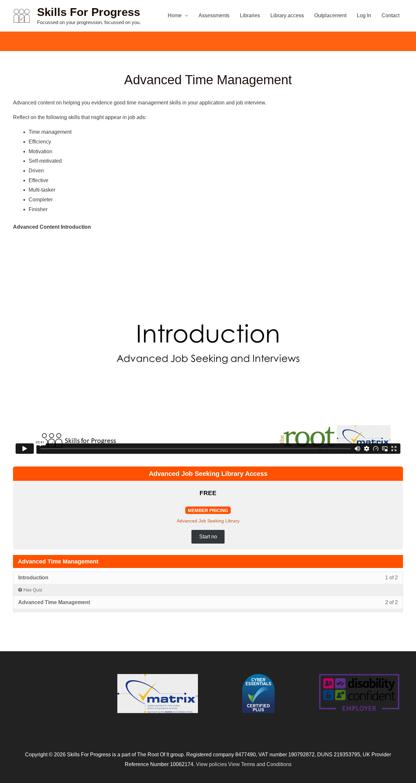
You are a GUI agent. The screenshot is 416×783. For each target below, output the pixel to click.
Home (175, 15)
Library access (287, 15)
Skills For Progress (88, 12)
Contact (390, 15)
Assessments (214, 15)
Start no (208, 536)
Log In (364, 15)
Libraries (250, 15)
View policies (211, 764)
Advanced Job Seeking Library (208, 520)
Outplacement (330, 15)
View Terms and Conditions (260, 764)
